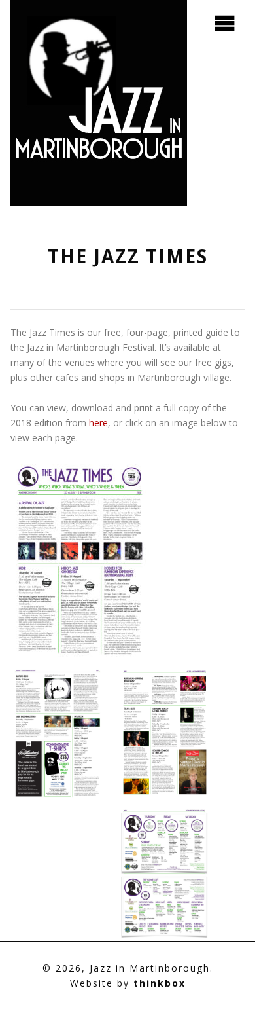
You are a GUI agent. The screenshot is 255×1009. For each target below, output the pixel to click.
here (98, 422)
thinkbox (159, 983)
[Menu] (225, 24)
